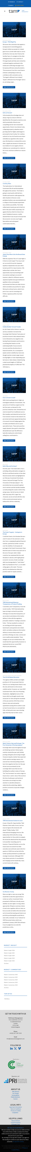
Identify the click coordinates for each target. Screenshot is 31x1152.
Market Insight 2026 (9, 950)
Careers (15, 1099)
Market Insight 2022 (9, 960)
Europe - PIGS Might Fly (9, 42)
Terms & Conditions (15, 1109)
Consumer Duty (15, 1124)
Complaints (16, 1112)
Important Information (15, 1107)
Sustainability (15, 1095)
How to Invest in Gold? (9, 397)
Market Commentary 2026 (11, 974)
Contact (20, 1)
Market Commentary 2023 (11, 982)
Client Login (19, 5)
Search (11, 5)
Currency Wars (7, 183)
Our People (15, 1093)
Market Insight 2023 (9, 958)
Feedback (12, 1)
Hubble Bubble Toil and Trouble (12, 327)
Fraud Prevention (16, 1122)
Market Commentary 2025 (11, 977)
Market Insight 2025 (9, 953)
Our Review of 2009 (8, 891)
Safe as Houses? (7, 112)
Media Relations (16, 1097)
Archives (6, 963)
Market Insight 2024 (9, 955)
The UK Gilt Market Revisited (11, 677)
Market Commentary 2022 (11, 985)
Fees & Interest (15, 1120)
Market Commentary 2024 (11, 979)
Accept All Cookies (18, 1141)
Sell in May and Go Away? (10, 466)
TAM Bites (7, 999)
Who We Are (15, 1091)
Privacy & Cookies (15, 1110)
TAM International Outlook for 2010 (13, 820)
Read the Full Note (8, 87)
